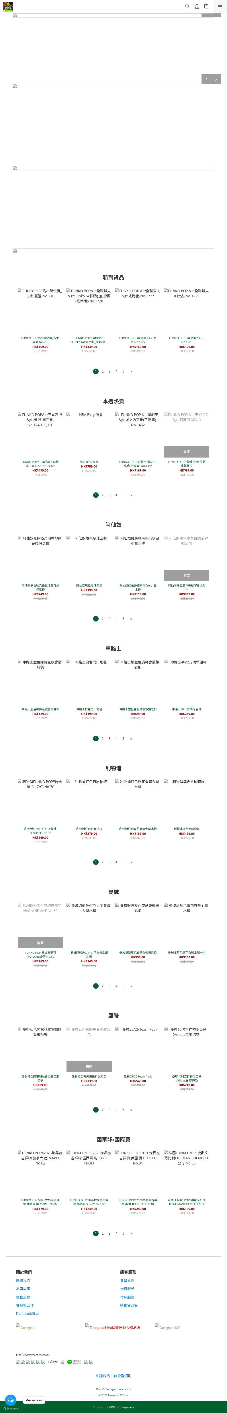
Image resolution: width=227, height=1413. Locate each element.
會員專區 (127, 1280)
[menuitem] (96, 371)
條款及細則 (122, 1376)
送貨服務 (127, 1288)
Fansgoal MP (169, 1328)
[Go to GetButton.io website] (11, 1408)
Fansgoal (27, 1328)
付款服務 (127, 1297)
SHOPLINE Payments (121, 1407)
